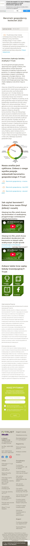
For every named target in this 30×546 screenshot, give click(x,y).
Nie (17, 10)
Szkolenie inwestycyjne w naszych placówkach (21, 513)
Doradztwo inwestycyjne (6, 487)
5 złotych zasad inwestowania (21, 506)
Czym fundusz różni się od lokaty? (22, 472)
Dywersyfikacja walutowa (21, 527)
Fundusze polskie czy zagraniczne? (21, 523)
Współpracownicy (21, 435)
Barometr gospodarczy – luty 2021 (17, 187)
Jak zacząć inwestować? (20, 484)
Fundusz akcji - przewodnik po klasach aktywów (21, 501)
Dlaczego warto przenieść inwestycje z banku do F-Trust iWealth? (8, 481)
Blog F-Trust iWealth (6, 508)
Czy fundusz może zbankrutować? (22, 495)
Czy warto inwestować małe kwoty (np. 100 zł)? (22, 490)
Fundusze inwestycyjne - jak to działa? (21, 467)
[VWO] (6, 10)
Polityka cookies (21, 451)
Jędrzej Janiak (7, 29)
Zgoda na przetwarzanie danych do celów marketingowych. (16, 410)
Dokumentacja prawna (21, 447)
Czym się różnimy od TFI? (7, 492)
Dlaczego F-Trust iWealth (7, 464)
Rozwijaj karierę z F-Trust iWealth (21, 439)
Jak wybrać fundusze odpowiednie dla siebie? (21, 478)
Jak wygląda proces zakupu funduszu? (6, 498)
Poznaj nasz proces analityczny (8, 503)
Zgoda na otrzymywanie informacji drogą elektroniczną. (16, 406)
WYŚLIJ (15, 415)
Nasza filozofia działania (6, 473)
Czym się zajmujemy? (6, 469)
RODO (18, 455)
